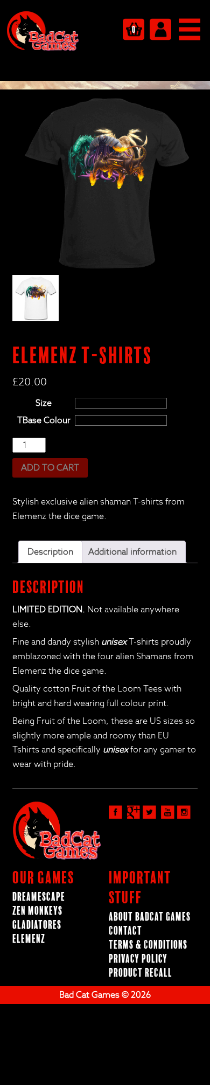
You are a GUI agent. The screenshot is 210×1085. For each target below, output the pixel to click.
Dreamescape (38, 897)
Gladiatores (36, 925)
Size (44, 403)
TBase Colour (44, 420)
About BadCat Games (150, 917)
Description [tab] (50, 551)
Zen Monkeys (37, 911)
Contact (125, 931)
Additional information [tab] (132, 551)
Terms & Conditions (148, 945)
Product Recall (140, 973)
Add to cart (50, 467)
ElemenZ (28, 939)
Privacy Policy (138, 959)
